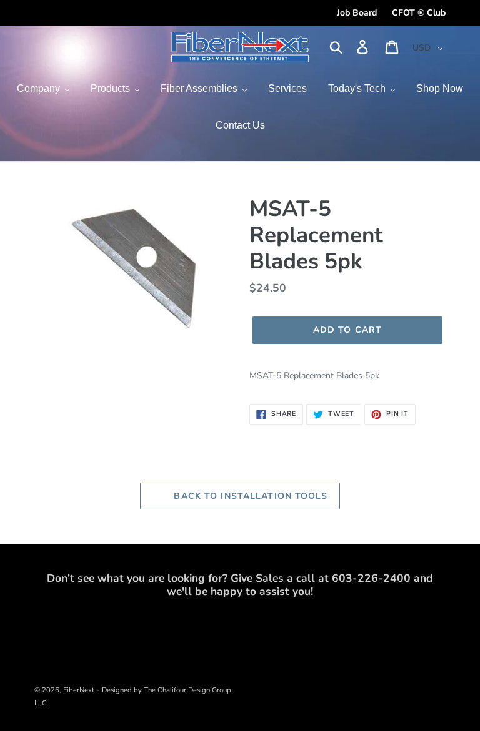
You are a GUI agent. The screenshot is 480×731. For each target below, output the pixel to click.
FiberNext (78, 690)
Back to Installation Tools (249, 496)
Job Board (357, 13)
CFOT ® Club (419, 13)
